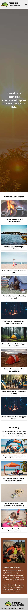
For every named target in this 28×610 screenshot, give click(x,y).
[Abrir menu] (26, 4)
